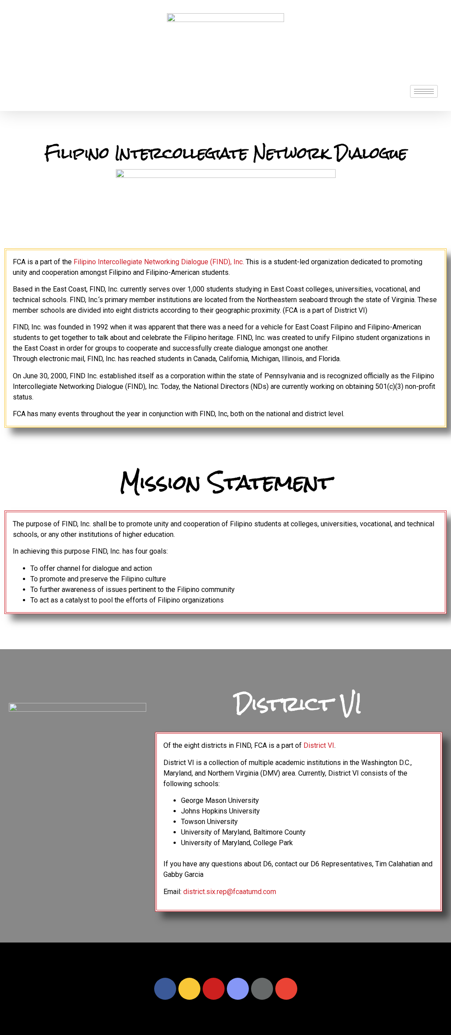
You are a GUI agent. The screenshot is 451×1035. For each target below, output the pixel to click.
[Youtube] (214, 989)
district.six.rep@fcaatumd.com (229, 891)
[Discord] (238, 989)
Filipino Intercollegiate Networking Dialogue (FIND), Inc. (159, 262)
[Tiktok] (262, 989)
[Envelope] (286, 989)
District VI (318, 745)
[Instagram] (189, 989)
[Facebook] (165, 989)
